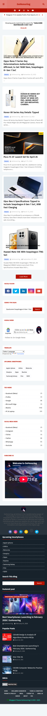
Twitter (24, 438)
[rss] (26, 532)
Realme (24, 372)
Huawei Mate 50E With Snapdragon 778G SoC (23, 253)
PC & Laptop (24, 411)
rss (32, 696)
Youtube (24, 445)
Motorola (29, 368)
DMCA (21, 693)
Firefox (24, 397)
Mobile (6, 74)
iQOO (28, 376)
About (26, 696)
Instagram (24, 431)
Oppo (17, 372)
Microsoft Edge (24, 404)
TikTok (24, 435)
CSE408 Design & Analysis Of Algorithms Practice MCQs (24, 636)
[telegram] (31, 530)
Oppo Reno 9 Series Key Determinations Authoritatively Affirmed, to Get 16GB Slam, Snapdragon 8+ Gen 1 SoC (23, 66)
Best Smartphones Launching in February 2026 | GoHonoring (22, 619)
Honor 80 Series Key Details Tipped (21, 112)
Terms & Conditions (36, 691)
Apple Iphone (10, 368)
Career (17, 696)
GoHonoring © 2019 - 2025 (30, 700)
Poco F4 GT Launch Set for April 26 (21, 157)
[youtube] (32, 10)
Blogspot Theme (15, 700)
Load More (24, 277)
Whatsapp (24, 442)
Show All (23, 28)
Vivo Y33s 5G (18, 657)
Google (24, 401)
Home (6, 691)
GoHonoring (23, 4)
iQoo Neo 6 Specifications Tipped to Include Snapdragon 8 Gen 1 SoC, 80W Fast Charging (22, 204)
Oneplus (9, 372)
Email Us (40, 693)
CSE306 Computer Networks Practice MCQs (27, 669)
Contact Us (30, 693)
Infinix (20, 368)
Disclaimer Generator (18, 691)
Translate (20, 354)
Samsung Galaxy (11, 376)
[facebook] (14, 10)
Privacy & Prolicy (10, 693)
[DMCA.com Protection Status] (9, 685)
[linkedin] (28, 10)
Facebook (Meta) (24, 393)
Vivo (21, 376)
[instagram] (24, 10)
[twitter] (19, 10)
